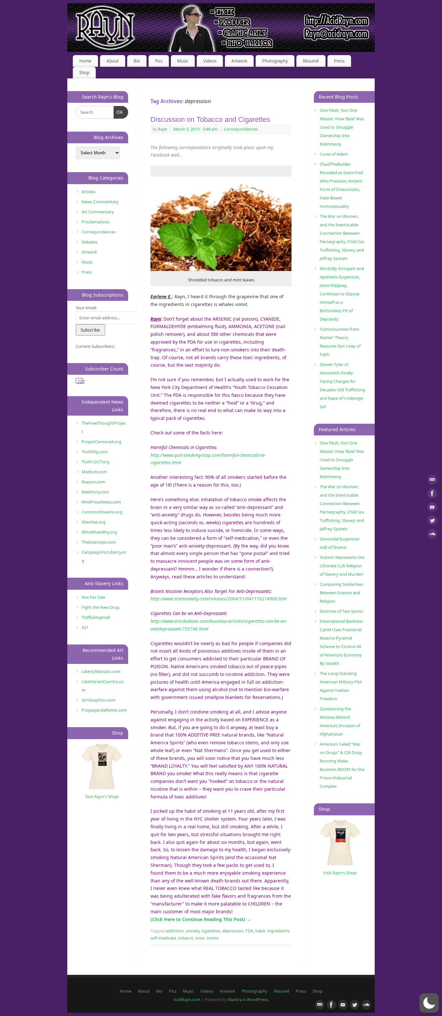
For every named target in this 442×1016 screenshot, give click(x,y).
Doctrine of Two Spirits (341, 611)
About (112, 61)
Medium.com (94, 472)
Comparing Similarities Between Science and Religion (341, 592)
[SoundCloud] (432, 535)
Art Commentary (98, 212)
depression (233, 931)
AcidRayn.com (186, 999)
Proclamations (95, 222)
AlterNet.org (93, 522)
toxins (213, 938)
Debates (89, 242)
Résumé (311, 61)
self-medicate (163, 938)
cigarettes (210, 931)
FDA (249, 931)
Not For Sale (93, 597)
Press (339, 61)
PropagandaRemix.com (104, 710)
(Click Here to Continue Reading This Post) (200, 919)
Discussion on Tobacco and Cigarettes (210, 119)
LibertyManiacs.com (101, 671)
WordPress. (258, 999)
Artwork (239, 61)
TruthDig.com (95, 452)
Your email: (86, 308)
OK (119, 112)
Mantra (235, 999)
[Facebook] (432, 495)
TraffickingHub (96, 617)
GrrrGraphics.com (99, 700)
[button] (429, 1003)
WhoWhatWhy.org (99, 532)
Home (85, 61)
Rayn (162, 129)
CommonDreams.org (102, 512)
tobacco (185, 938)
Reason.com (93, 482)
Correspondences (241, 129)
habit (260, 931)
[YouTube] (432, 508)
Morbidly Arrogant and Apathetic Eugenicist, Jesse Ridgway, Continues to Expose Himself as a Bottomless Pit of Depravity (342, 294)
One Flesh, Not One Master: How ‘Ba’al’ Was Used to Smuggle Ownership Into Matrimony (342, 127)
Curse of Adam (334, 154)
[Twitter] (432, 521)
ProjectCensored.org (101, 441)
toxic (200, 938)
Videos (209, 61)
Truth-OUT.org (95, 462)
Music (182, 61)
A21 (85, 627)
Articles (88, 192)
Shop (84, 73)
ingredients (278, 931)
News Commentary (100, 202)
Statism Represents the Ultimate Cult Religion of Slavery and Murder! (342, 565)
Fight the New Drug (100, 607)
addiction (175, 931)
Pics (158, 61)
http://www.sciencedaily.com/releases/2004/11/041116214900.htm (218, 599)
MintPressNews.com (101, 502)
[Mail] (432, 481)
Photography (275, 61)
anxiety (192, 931)
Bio (137, 61)
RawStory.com (95, 492)
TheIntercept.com (99, 542)
